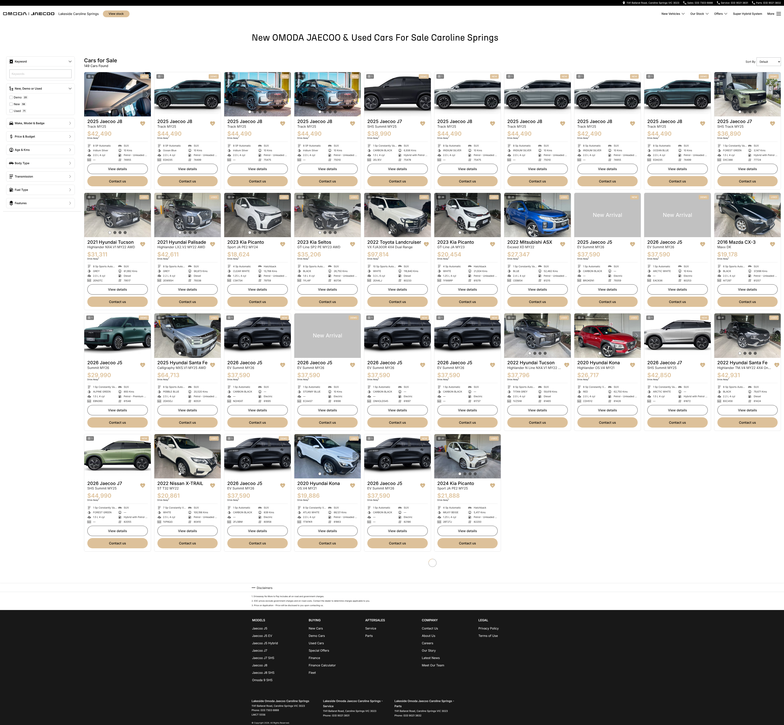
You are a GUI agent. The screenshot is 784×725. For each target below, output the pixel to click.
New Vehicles (671, 14)
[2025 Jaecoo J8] (117, 94)
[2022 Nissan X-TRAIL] (187, 456)
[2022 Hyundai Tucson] (537, 335)
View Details (117, 169)
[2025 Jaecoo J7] (397, 94)
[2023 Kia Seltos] (327, 215)
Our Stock (697, 14)
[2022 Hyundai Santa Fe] (747, 335)
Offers (718, 14)
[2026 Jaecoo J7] (677, 335)
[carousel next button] (147, 94)
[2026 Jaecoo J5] (677, 215)
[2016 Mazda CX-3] (747, 215)
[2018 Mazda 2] (467, 577)
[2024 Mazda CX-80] (607, 456)
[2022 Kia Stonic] (677, 456)
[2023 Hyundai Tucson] (257, 577)
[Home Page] (28, 13)
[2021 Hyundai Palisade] (187, 215)
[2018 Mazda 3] (327, 577)
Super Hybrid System (747, 14)
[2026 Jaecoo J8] (537, 456)
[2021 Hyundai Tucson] (117, 215)
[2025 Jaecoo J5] (607, 215)
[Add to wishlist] (143, 124)
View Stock (116, 14)
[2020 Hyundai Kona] (607, 335)
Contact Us (117, 181)
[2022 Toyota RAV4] (607, 577)
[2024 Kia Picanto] (467, 456)
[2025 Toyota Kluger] (187, 577)
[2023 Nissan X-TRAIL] (397, 577)
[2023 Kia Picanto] (257, 215)
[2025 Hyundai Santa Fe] (187, 335)
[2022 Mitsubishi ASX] (537, 215)
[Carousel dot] (109, 111)
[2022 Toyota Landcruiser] (397, 215)
